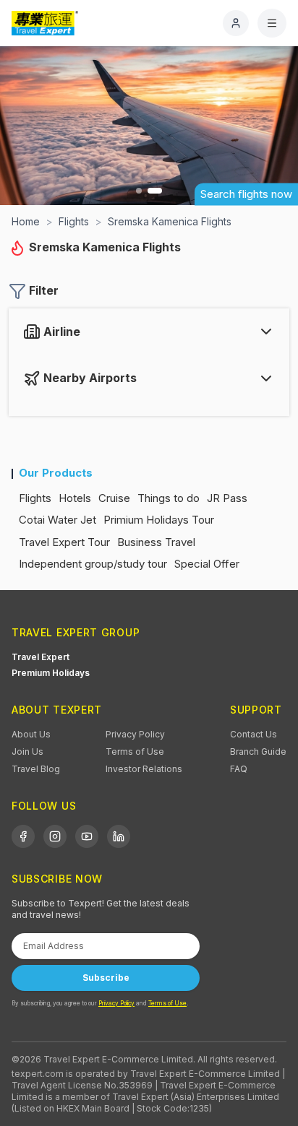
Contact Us (253, 734)
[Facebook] (23, 836)
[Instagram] (55, 836)
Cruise (114, 498)
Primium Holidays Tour (158, 520)
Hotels (75, 498)
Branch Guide (258, 751)
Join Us (27, 751)
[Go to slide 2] (155, 191)
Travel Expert (40, 656)
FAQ (238, 768)
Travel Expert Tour (64, 542)
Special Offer (206, 564)
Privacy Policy (135, 734)
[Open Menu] (271, 23)
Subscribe (105, 977)
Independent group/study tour (93, 564)
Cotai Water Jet (57, 520)
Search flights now (246, 194)
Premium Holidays (51, 672)
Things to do (168, 498)
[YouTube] (86, 836)
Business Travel (156, 542)
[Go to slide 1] (139, 191)
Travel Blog (36, 768)
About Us (31, 734)
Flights (35, 498)
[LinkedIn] (118, 836)
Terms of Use (135, 751)
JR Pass (227, 498)
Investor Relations (144, 768)
